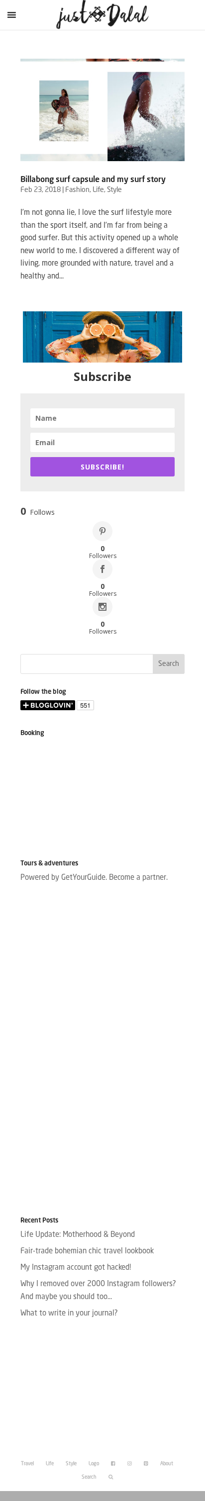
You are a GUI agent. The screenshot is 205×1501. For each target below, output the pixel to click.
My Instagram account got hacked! (75, 1268)
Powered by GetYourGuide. (63, 878)
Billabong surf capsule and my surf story (93, 180)
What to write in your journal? (69, 1313)
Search (89, 1477)
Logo (94, 1463)
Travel (27, 1463)
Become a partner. (138, 878)
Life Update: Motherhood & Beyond (77, 1235)
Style (114, 190)
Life (98, 190)
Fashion (77, 190)
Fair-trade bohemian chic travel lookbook (87, 1251)
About (166, 1463)
